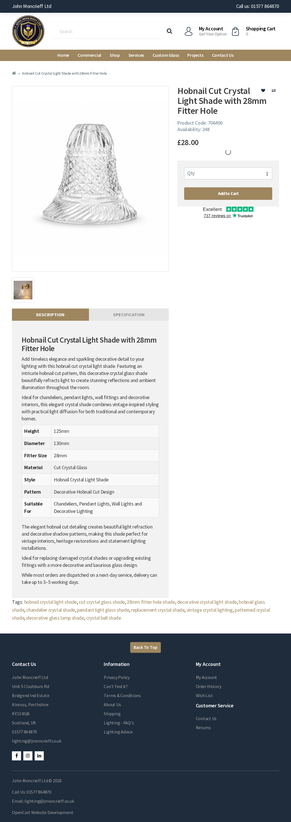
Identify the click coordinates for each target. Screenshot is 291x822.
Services (136, 55)
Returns (203, 727)
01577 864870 (24, 732)
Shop (115, 55)
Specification (129, 314)
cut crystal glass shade (102, 602)
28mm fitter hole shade (151, 602)
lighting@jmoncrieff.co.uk (36, 741)
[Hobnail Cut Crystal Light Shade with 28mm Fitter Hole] (90, 179)
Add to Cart (228, 193)
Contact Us (223, 55)
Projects (195, 55)
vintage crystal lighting (210, 610)
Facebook (16, 755)
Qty (191, 173)
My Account (206, 677)
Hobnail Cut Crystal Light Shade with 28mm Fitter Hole (64, 73)
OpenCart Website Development (42, 812)
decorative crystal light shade (207, 602)
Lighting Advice (118, 732)
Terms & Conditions (122, 695)
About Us (112, 704)
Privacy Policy (117, 677)
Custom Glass (166, 55)
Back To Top (145, 647)
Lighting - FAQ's (119, 722)
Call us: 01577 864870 (257, 6)
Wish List (204, 695)
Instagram (27, 755)
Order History (208, 686)
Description (50, 314)
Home (63, 55)
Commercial (89, 55)
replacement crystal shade (157, 610)
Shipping (112, 713)
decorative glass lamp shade (55, 618)
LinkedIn (39, 755)
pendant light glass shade (103, 610)
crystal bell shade (103, 618)
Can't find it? (116, 686)
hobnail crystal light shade (50, 602)
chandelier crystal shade (50, 610)
